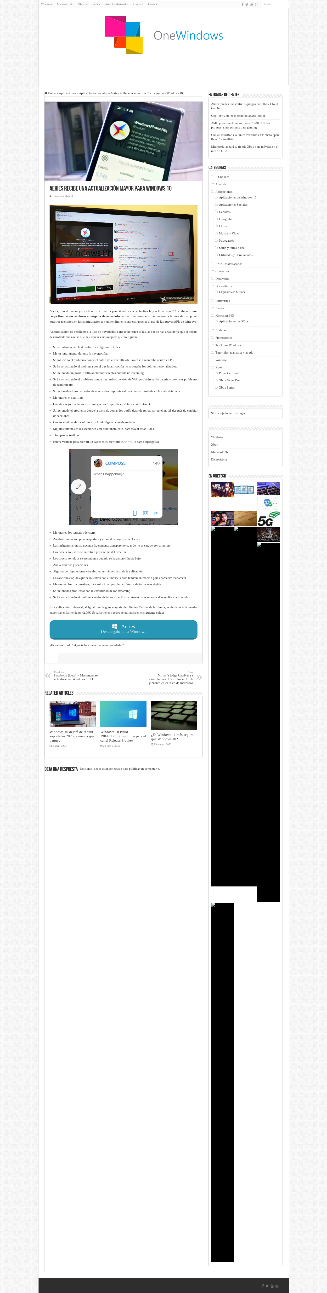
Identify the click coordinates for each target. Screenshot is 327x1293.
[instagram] (257, 4)
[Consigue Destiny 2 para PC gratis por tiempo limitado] (268, 722)
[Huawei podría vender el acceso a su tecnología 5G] (268, 518)
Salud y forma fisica (232, 248)
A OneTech (222, 177)
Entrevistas (222, 301)
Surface (96, 4)
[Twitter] (247, 4)
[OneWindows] (163, 35)
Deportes (225, 212)
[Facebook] (242, 4)
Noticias (220, 330)
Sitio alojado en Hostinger (228, 413)
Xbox (219, 367)
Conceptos (222, 271)
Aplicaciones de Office (233, 321)
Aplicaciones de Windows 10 (238, 197)
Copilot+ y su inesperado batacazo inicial (238, 115)
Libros (223, 226)
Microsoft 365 (65, 4)
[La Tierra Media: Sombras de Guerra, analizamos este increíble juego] (268, 534)
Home (51, 93)
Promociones (223, 337)
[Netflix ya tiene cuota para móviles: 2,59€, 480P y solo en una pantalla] (222, 518)
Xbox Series (227, 387)
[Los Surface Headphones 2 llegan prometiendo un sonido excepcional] (245, 706)
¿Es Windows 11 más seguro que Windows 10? (172, 737)
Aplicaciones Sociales (93, 93)
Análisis (220, 184)
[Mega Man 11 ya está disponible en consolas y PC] (222, 706)
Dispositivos (223, 286)
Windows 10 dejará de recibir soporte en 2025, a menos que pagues (72, 736)
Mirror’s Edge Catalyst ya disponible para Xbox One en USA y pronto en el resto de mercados (169, 678)
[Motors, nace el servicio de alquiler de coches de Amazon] (245, 518)
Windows (46, 4)
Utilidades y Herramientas (236, 255)
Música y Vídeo (229, 233)
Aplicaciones (67, 93)
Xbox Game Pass (230, 380)
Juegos (219, 308)
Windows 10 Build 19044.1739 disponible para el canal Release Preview (123, 736)
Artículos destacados (117, 4)
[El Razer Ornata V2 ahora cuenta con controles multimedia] (268, 488)
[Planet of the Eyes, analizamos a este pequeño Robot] (222, 489)
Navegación (227, 240)
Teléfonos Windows (228, 345)
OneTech (138, 4)
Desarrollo (222, 278)
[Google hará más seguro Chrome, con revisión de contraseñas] (268, 503)
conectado (115, 768)
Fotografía (225, 219)
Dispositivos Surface (232, 292)
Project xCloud (229, 373)
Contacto (153, 4)
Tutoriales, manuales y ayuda (234, 352)
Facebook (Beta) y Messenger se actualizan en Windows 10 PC (76, 676)
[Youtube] (252, 4)
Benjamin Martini (63, 196)
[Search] (285, 4)
